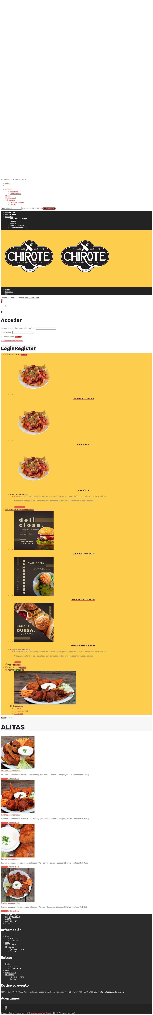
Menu (7, 183)
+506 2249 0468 (32, 298)
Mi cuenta (10, 200)
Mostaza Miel (22, 711)
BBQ (19, 708)
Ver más (17, 662)
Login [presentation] (8, 348)
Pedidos (13, 221)
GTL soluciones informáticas (39, 1013)
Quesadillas (17, 668)
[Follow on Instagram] (6, 1009)
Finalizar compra (17, 202)
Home (3, 718)
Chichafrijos (17, 355)
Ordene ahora (13, 779)
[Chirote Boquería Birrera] (57, 286)
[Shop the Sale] (45, 704)
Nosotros (14, 192)
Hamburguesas (21, 510)
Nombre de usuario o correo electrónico (18, 328)
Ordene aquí (10, 198)
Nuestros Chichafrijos (19, 494)
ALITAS (16, 670)
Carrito (13, 204)
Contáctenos (15, 194)
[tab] (78, 183)
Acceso (18, 337)
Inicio (8, 189)
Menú (7, 196)
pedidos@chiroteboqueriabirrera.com (109, 992)
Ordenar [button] (4, 779)
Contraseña (6, 332)
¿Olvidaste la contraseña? (12, 341)
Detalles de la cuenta (19, 219)
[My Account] (1, 312)
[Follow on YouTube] (6, 1007)
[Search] (2, 302)
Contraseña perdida (18, 227)
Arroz (14, 665)
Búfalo (20, 714)
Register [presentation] (25, 348)
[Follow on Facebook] (5, 1005)
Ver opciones (19, 507)
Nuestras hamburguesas (20, 650)
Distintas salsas (16, 706)
